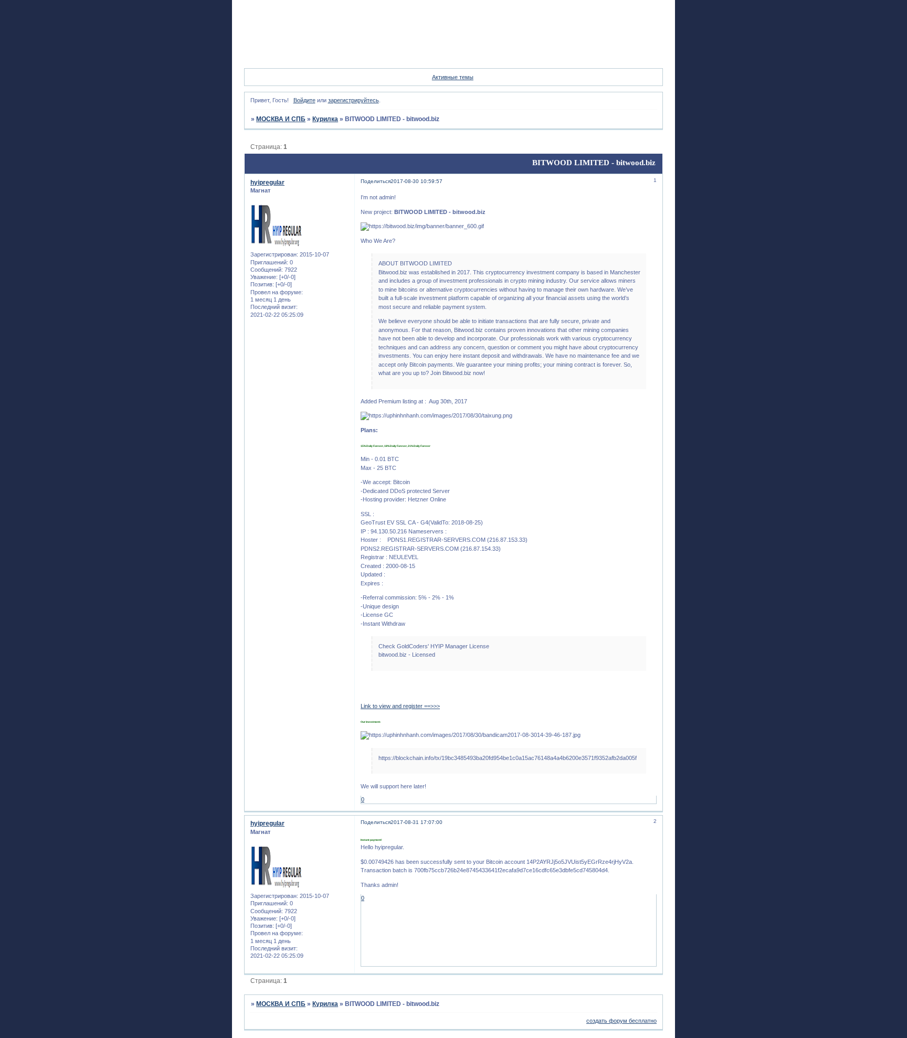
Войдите (304, 100)
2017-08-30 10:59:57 (416, 181)
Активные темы (452, 77)
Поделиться (376, 181)
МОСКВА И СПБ (280, 119)
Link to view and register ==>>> (400, 706)
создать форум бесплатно (621, 1021)
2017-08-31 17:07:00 (416, 822)
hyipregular (267, 182)
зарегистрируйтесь (353, 100)
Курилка (325, 119)
